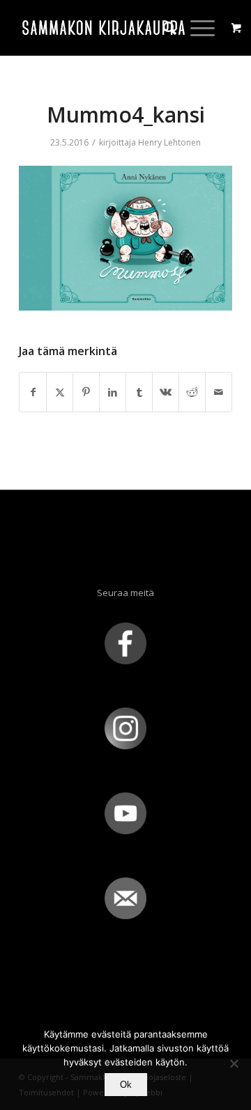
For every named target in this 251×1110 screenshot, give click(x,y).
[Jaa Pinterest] (86, 392)
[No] (234, 1063)
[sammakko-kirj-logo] (104, 28)
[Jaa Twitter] (60, 392)
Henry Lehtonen (169, 142)
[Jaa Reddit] (192, 392)
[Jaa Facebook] (33, 392)
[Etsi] (162, 28)
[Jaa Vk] (165, 392)
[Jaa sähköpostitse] (218, 392)
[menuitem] (162, 28)
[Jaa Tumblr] (139, 392)
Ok (126, 1084)
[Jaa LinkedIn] (113, 392)
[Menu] (195, 28)
